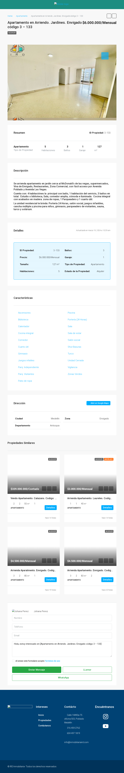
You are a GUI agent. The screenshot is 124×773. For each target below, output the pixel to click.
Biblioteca (23, 319)
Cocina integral (25, 333)
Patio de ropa (25, 381)
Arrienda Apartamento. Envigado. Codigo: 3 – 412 (94, 570)
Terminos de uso (52, 661)
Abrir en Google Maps (99, 403)
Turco (71, 353)
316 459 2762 (73, 728)
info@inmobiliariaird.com (76, 742)
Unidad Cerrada (76, 360)
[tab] (105, 55)
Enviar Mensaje (37, 669)
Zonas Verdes (75, 374)
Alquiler (11, 33)
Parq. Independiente (28, 367)
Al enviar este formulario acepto (37, 661)
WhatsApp (63, 677)
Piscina (71, 312)
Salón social (74, 340)
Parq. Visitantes (26, 374)
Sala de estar (74, 333)
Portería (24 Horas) (77, 319)
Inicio (41, 715)
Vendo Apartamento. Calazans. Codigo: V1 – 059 (38, 498)
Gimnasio (23, 353)
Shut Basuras (74, 346)
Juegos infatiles (26, 360)
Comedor (23, 340)
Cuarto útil (23, 346)
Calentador (23, 326)
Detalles (50, 507)
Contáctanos (44, 725)
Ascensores (24, 312)
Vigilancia (72, 367)
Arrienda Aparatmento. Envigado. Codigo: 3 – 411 (38, 570)
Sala (70, 326)
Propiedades (44, 720)
